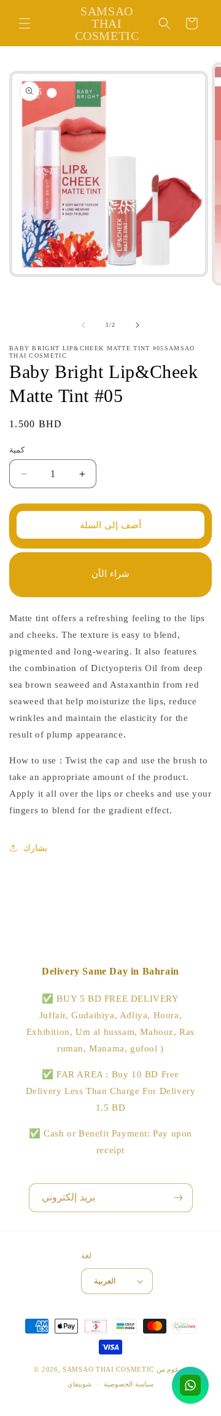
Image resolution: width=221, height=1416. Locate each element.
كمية (17, 449)
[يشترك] (178, 1197)
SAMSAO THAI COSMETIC (110, 1369)
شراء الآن (110, 574)
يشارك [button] (35, 848)
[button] (24, 23)
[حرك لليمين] (137, 325)
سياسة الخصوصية (128, 1384)
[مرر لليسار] (83, 325)
